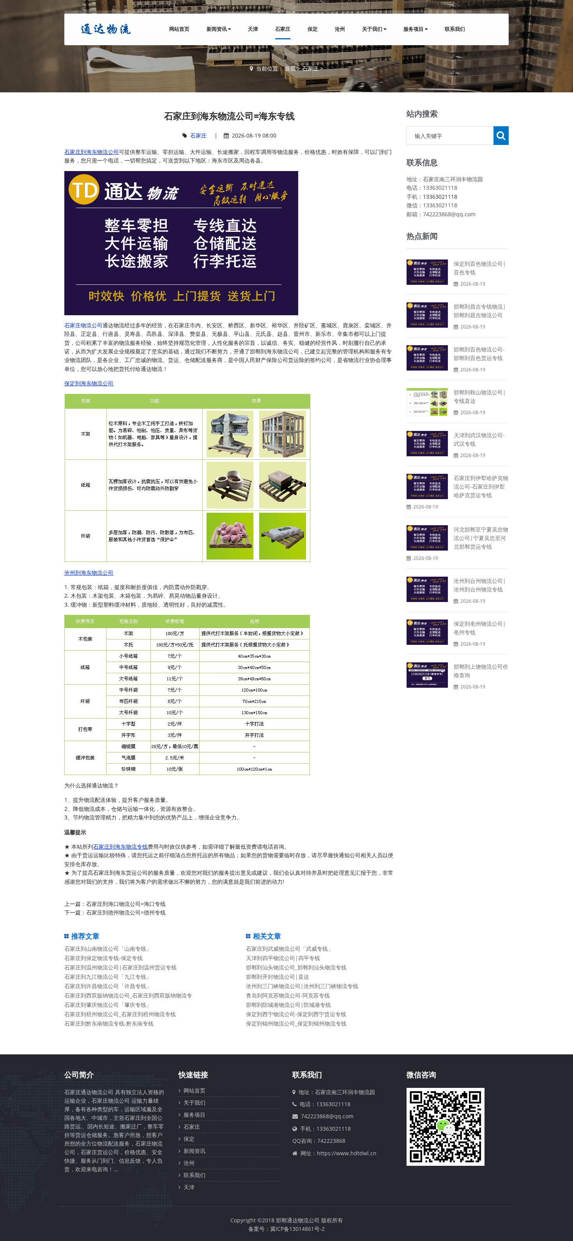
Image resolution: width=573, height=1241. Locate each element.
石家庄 (282, 28)
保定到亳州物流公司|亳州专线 (480, 628)
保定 (313, 28)
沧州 (340, 28)
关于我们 (373, 28)
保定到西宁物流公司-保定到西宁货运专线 (296, 1014)
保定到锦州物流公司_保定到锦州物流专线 (296, 1023)
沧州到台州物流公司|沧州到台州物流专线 (480, 585)
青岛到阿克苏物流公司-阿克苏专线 (288, 995)
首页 (290, 68)
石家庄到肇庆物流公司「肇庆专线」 (108, 1004)
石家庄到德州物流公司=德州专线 (126, 912)
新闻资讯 (217, 28)
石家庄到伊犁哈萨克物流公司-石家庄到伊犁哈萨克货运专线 (481, 486)
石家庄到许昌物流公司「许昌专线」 (108, 986)
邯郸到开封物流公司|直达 (277, 976)
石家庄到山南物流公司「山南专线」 (108, 948)
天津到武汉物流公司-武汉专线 (479, 439)
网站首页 (179, 28)
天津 (253, 28)
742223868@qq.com (327, 1116)
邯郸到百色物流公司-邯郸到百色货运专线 (479, 354)
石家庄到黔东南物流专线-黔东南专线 (109, 1023)
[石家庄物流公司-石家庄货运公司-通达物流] (104, 29)
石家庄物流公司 (83, 325)
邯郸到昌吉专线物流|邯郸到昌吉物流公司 (480, 311)
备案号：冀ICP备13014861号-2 (286, 1228)
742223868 (331, 1140)
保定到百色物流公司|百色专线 (480, 268)
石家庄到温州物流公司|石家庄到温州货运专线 (120, 967)
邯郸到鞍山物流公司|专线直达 (480, 396)
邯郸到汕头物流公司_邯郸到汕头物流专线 (296, 967)
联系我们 (455, 28)
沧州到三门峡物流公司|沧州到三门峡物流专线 (302, 986)
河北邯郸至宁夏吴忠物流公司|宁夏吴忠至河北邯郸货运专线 (481, 538)
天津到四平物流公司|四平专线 (283, 958)
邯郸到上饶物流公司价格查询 (481, 671)
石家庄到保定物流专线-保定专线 (103, 958)
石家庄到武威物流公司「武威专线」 (289, 948)
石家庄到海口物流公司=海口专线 (126, 903)
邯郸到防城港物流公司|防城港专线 (288, 1004)
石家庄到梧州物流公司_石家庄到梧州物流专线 (120, 1014)
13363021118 (440, 196)
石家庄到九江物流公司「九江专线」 (108, 976)
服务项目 (414, 28)
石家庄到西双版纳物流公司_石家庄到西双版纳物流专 (128, 995)
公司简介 (79, 1075)
